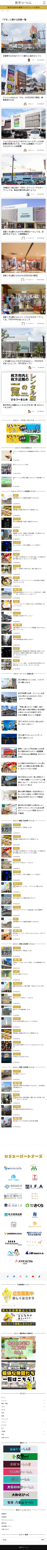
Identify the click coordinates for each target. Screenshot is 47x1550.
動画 (2, 1416)
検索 (42, 1539)
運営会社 (4, 1523)
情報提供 (4, 1514)
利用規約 (4, 1517)
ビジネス (4, 1425)
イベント (4, 1422)
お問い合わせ (5, 1437)
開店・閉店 (4, 1403)
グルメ (3, 1406)
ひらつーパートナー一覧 (8, 1305)
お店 (2, 1413)
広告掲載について (6, 1526)
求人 (2, 1428)
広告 (2, 1434)
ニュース (3, 1400)
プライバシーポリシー (7, 1520)
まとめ (3, 1410)
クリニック (4, 1419)
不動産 (3, 1431)
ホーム (3, 1397)
